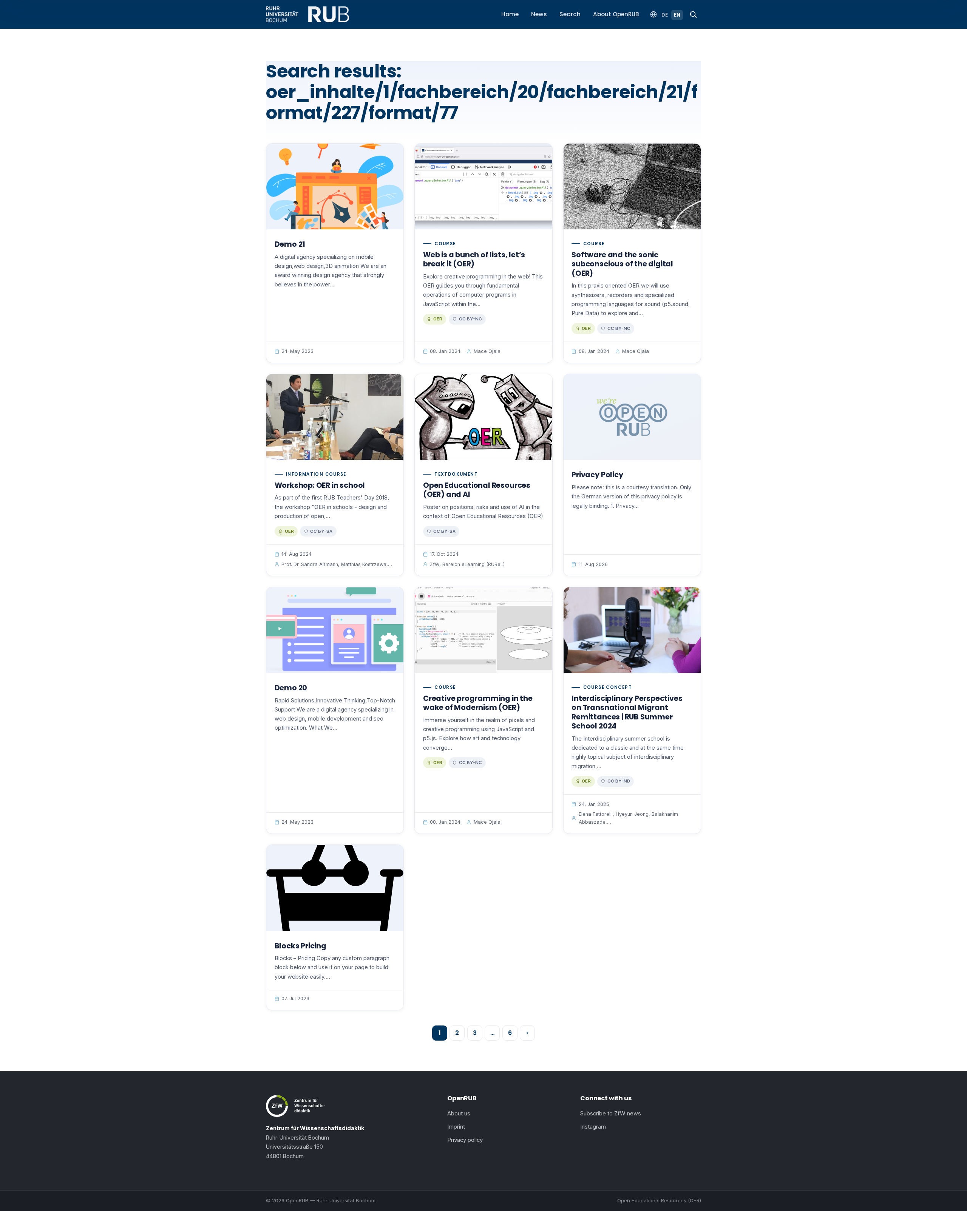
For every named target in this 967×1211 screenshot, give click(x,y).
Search (570, 14)
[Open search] (693, 14)
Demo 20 (291, 688)
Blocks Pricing (300, 946)
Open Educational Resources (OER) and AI (476, 490)
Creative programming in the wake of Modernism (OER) (478, 703)
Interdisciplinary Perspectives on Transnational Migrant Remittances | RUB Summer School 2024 (627, 712)
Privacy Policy (597, 475)
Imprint (456, 1126)
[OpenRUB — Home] (307, 14)
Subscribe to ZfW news (610, 1113)
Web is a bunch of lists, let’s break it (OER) (474, 259)
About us (458, 1113)
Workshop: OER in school (320, 485)
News (539, 14)
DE (664, 15)
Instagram (593, 1126)
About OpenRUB (616, 14)
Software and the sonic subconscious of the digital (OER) (622, 264)
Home (510, 14)
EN (677, 15)
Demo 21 (290, 244)
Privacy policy (465, 1140)
